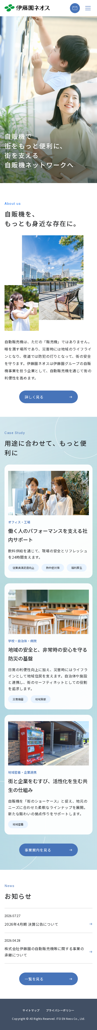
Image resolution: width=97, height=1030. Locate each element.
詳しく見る (34, 397)
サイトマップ (31, 1010)
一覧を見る (34, 979)
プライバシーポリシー (60, 1010)
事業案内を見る (38, 850)
